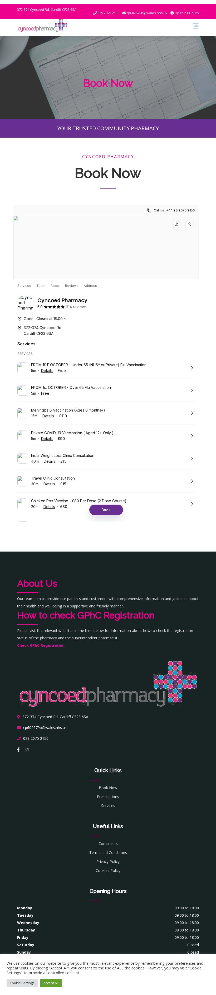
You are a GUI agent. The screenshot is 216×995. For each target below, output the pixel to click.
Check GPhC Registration (41, 645)
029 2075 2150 (108, 13)
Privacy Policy (108, 861)
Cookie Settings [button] (22, 982)
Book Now (108, 787)
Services (108, 805)
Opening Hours (186, 13)
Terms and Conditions (108, 852)
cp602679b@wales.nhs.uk (147, 13)
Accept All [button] (50, 982)
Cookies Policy (108, 870)
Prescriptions (108, 796)
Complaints (108, 843)
